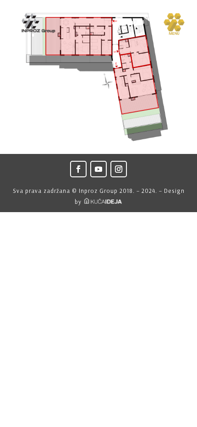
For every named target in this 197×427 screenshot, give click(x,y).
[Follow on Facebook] (78, 169)
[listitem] (79, 36)
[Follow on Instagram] (118, 169)
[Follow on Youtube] (98, 169)
